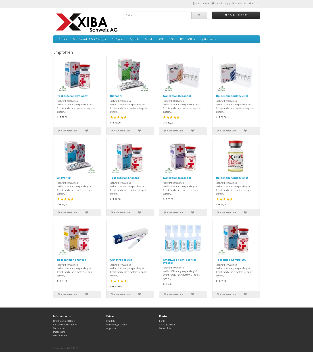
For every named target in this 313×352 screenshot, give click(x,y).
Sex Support (118, 39)
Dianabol (116, 96)
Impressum (59, 331)
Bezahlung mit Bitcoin (64, 321)
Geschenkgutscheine (116, 324)
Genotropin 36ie (121, 259)
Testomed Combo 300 (231, 259)
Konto (162, 321)
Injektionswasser (209, 39)
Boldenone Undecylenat (232, 96)
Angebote (111, 328)
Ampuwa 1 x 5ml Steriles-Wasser (180, 261)
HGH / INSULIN (187, 39)
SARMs (161, 39)
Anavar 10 (64, 178)
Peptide (149, 39)
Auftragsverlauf (167, 324)
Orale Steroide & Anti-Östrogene (90, 39)
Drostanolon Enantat (71, 259)
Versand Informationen (65, 324)
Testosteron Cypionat (72, 96)
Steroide (63, 39)
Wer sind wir (59, 328)
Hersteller (111, 321)
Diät (173, 39)
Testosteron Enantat (124, 178)
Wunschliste (165, 328)
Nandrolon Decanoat (177, 96)
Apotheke (135, 39)
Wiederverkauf (60, 335)
